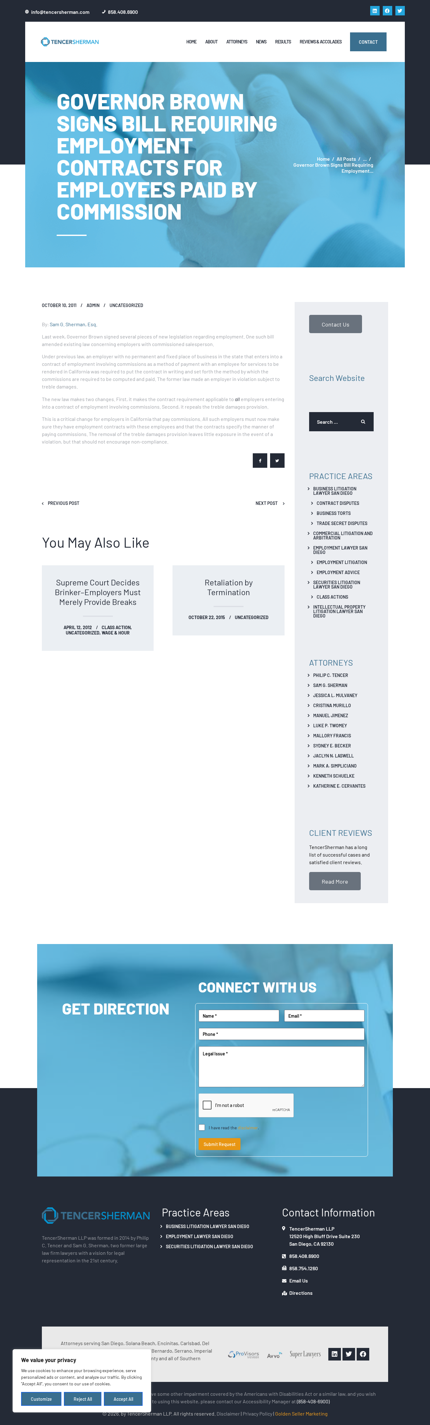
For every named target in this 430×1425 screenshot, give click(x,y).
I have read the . (234, 1127)
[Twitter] (400, 10)
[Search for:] (341, 421)
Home (323, 159)
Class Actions (332, 597)
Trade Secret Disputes (342, 523)
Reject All (83, 1399)
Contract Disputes (338, 503)
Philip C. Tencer (330, 675)
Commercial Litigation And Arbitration (343, 535)
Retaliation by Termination (229, 586)
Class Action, (117, 627)
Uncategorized (126, 305)
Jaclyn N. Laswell (333, 755)
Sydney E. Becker (332, 745)
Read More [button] (335, 881)
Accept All (123, 1399)
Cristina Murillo (332, 705)
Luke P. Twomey (330, 725)
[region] (82, 1380)
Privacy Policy (257, 1413)
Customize (41, 1399)
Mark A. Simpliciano (335, 765)
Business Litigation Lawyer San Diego (334, 491)
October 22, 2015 (207, 617)
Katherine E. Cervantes (339, 786)
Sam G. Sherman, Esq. (73, 324)
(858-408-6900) (313, 1401)
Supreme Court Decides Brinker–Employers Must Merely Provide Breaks (98, 591)
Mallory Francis (332, 735)
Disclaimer (228, 1413)
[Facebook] (387, 10)
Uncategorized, (84, 632)
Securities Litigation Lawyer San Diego (336, 584)
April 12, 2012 (78, 627)
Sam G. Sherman (330, 685)
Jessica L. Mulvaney (335, 695)
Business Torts (334, 513)
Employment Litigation (342, 562)
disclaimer (248, 1127)
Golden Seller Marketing (301, 1413)
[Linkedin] (375, 10)
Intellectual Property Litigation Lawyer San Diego (339, 611)
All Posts (346, 158)
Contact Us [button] (335, 324)
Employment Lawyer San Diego (340, 550)
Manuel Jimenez (330, 715)
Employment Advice (338, 572)
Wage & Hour (116, 632)
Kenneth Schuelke (333, 776)
